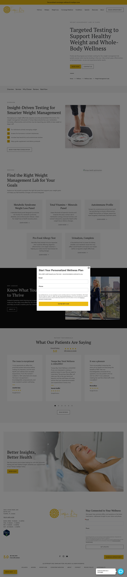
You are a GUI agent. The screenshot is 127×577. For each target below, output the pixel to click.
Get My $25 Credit (63, 304)
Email (40, 278)
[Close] (89, 268)
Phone (41, 286)
